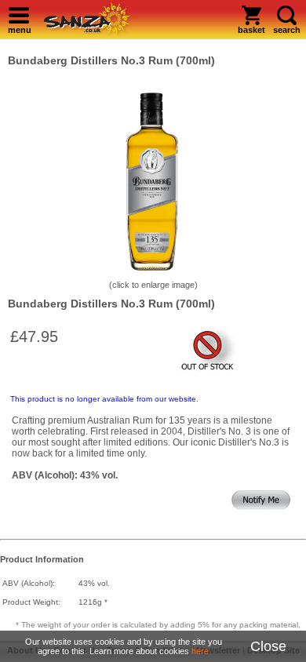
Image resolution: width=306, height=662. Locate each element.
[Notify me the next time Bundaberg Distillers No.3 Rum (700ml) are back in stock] (260, 506)
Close (268, 646)
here (200, 651)
